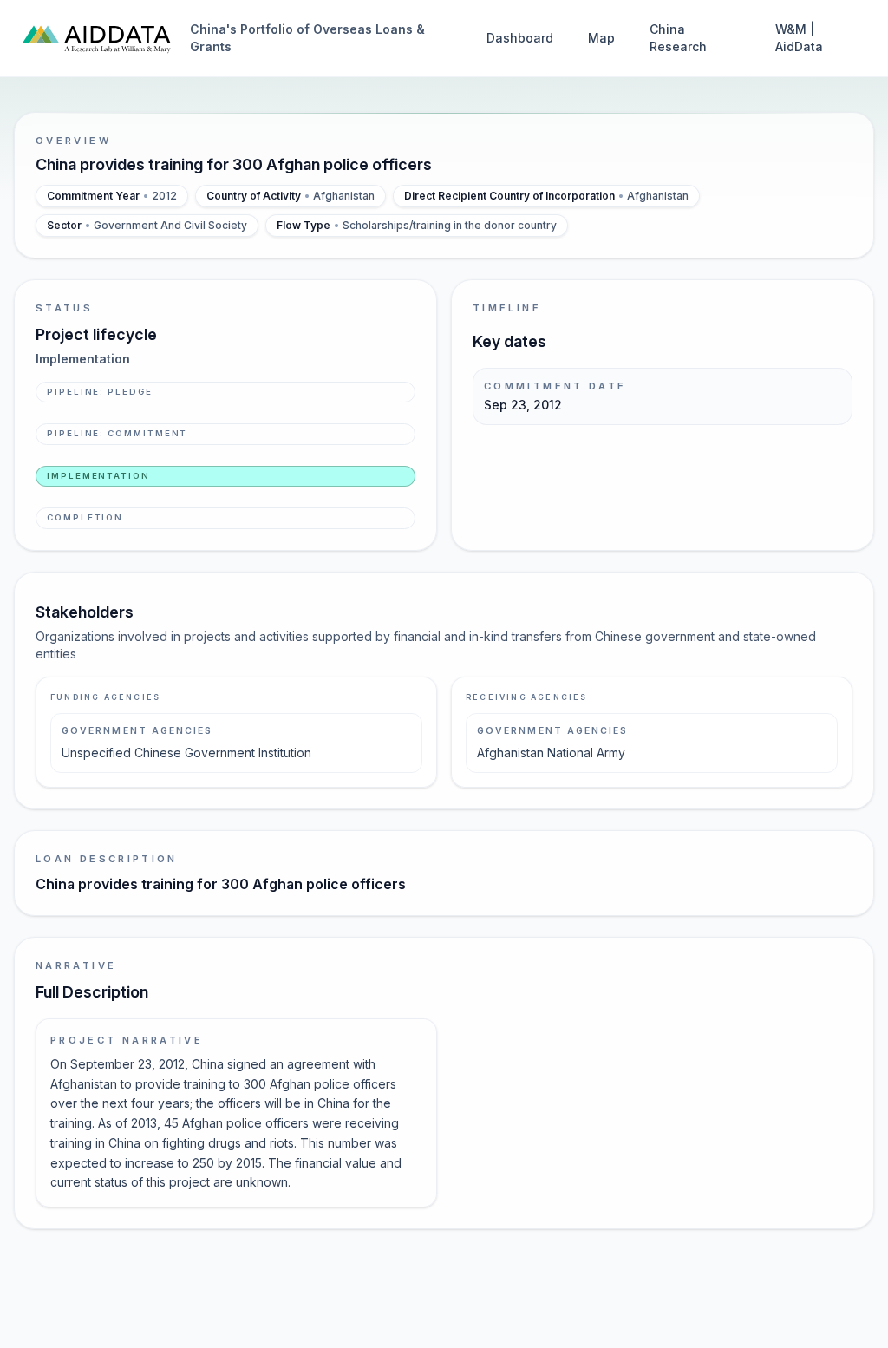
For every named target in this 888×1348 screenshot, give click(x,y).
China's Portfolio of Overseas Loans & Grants (307, 38)
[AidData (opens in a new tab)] (97, 38)
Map (601, 37)
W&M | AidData (799, 38)
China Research (678, 38)
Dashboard (519, 37)
